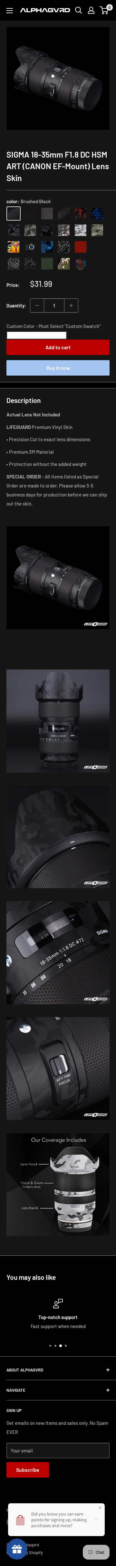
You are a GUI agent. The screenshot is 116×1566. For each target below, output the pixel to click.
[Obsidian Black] (47, 213)
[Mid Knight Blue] (47, 247)
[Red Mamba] (80, 213)
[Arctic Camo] (80, 230)
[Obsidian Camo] (64, 230)
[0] (104, 10)
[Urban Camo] (97, 230)
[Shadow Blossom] (64, 247)
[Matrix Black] (30, 213)
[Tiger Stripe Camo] (64, 263)
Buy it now (58, 368)
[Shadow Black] (47, 230)
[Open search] (78, 10)
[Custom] (80, 263)
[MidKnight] (30, 247)
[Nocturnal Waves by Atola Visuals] (30, 263)
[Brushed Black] (13, 213)
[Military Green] (47, 263)
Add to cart (58, 347)
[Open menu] (9, 10)
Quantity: (16, 305)
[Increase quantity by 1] (71, 305)
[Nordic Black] (13, 230)
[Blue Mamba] (97, 213)
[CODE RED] (80, 247)
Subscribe (27, 1470)
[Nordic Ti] (30, 230)
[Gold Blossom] (97, 247)
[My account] (91, 10)
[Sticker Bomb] (13, 247)
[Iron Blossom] (13, 263)
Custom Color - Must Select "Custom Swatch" (53, 326)
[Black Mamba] (64, 213)
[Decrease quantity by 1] (37, 305)
